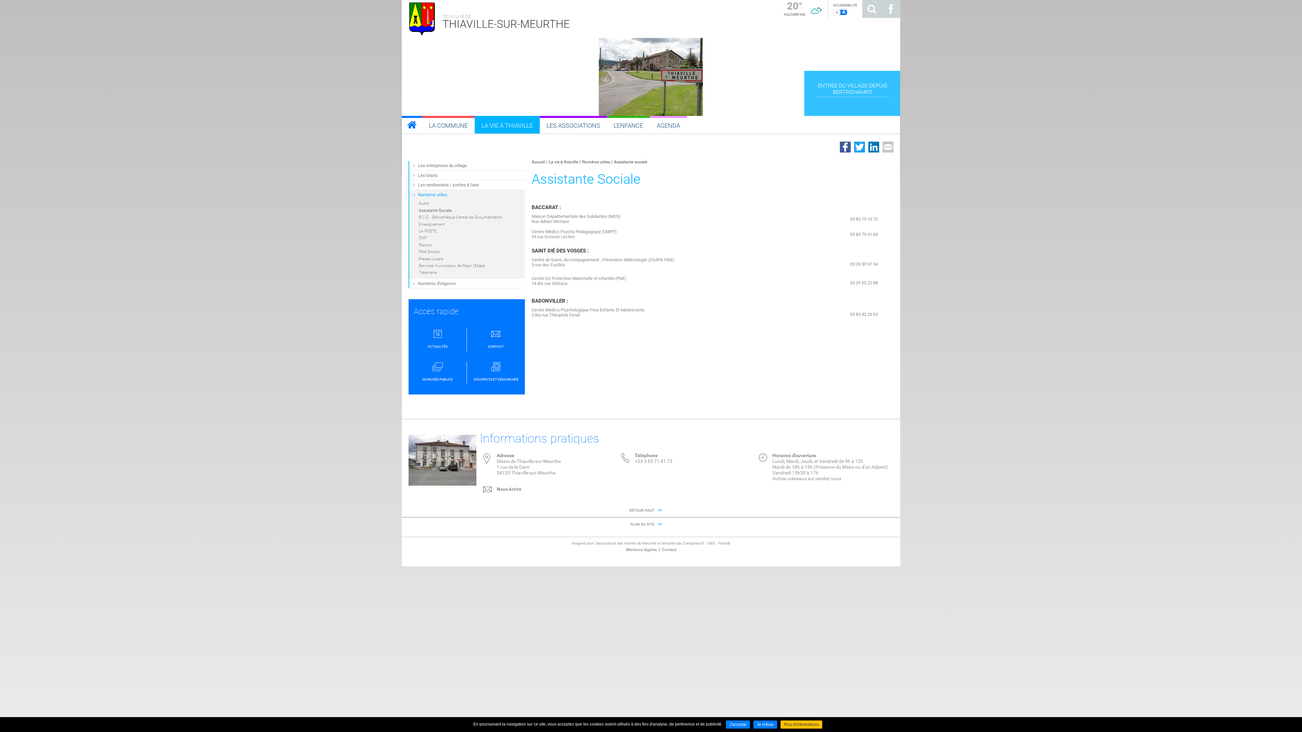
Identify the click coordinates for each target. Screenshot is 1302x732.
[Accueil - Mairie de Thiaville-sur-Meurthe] (412, 125)
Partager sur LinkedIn (873, 147)
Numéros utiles (596, 162)
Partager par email (888, 147)
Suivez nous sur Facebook (890, 9)
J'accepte (738, 724)
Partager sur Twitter (859, 147)
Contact (669, 549)
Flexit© (724, 543)
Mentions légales (641, 549)
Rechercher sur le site (871, 9)
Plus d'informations (801, 724)
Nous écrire (509, 489)
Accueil (538, 162)
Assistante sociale (630, 162)
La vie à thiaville (563, 162)
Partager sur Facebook (845, 147)
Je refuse (765, 724)
